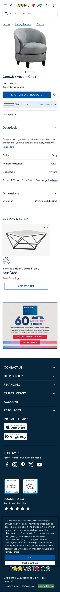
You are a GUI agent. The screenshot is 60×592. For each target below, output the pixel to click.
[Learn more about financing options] (30, 344)
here (54, 180)
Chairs (40, 24)
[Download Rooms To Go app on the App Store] (15, 426)
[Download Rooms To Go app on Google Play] (15, 436)
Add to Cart (26, 286)
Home (6, 24)
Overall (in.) (8, 201)
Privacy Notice (11, 586)
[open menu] (6, 5)
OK (29, 558)
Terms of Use (28, 586)
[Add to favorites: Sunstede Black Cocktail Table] (46, 228)
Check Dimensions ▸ (47, 104)
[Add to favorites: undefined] (54, 94)
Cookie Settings (46, 586)
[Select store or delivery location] (11, 5)
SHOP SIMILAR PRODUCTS (26, 95)
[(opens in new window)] (7, 464)
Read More (8, 147)
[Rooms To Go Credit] (30, 321)
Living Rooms (23, 24)
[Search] (5, 13)
